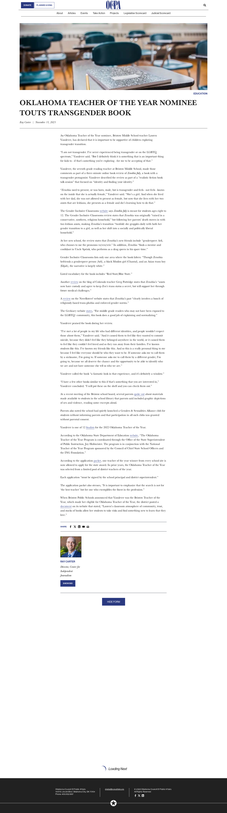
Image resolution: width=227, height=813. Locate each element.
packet (97, 460)
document (66, 506)
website (104, 210)
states (89, 311)
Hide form (113, 601)
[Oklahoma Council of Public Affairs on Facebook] (135, 795)
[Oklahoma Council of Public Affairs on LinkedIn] (143, 795)
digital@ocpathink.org (114, 789)
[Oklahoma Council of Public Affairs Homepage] (113, 5)
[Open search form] (205, 5)
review (74, 282)
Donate (27, 5)
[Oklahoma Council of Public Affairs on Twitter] (139, 795)
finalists (90, 427)
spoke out (139, 394)
